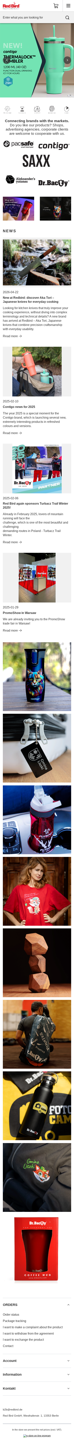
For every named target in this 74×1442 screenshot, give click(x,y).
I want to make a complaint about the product (33, 1327)
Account (10, 1361)
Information (12, 1374)
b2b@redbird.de (12, 1409)
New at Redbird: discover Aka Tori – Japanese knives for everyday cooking (30, 299)
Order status (11, 1314)
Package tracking (14, 1321)
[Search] (67, 17)
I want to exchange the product (23, 1339)
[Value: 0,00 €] (56, 5)
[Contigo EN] (55, 209)
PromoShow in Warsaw (19, 613)
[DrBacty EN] (18, 209)
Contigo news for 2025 (19, 406)
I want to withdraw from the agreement (28, 1333)
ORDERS (10, 1305)
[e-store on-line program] (37, 1435)
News (9, 231)
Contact (8, 1346)
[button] (6, 60)
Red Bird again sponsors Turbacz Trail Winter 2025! (35, 505)
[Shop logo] (11, 6)
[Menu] (68, 5)
